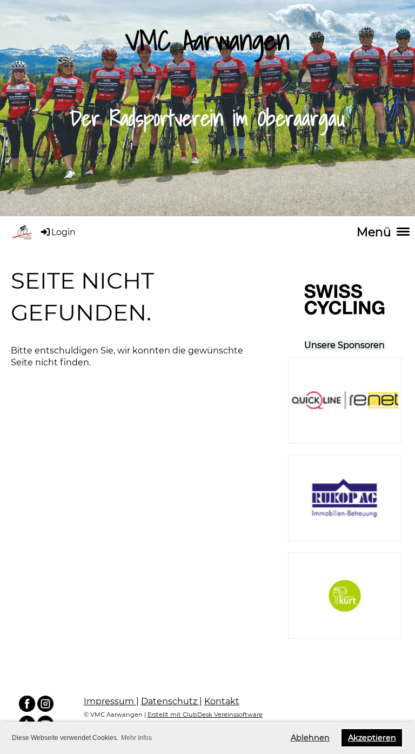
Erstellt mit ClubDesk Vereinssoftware (205, 714)
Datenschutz (170, 701)
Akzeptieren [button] (372, 738)
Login (63, 232)
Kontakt (221, 701)
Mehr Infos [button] (136, 738)
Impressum (110, 701)
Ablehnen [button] (310, 738)
